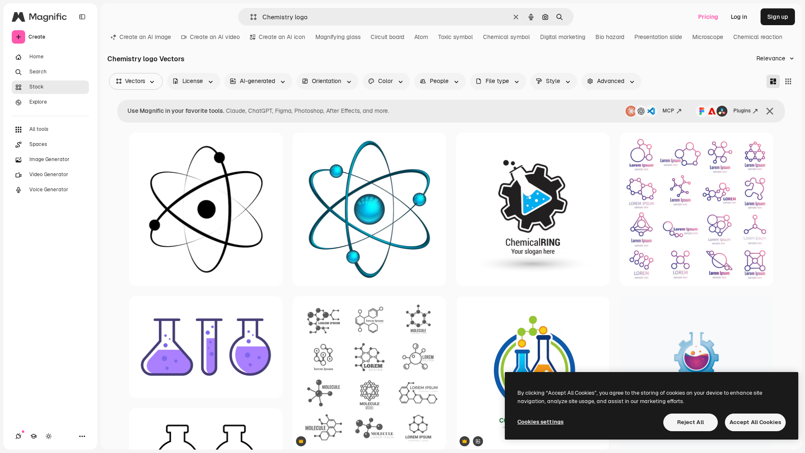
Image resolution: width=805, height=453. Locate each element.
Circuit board (387, 37)
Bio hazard (609, 37)
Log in (739, 17)
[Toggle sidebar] (82, 16)
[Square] (788, 81)
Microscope (707, 37)
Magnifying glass (338, 37)
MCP (668, 110)
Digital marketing (562, 37)
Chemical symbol (506, 37)
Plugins (741, 110)
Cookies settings (540, 421)
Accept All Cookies (755, 422)
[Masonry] (773, 81)
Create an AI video (215, 37)
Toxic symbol (455, 37)
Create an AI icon (282, 37)
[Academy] (33, 436)
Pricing (708, 17)
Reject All (690, 422)
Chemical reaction (757, 37)
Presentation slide (658, 37)
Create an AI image (145, 37)
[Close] (770, 111)
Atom (421, 37)
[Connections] (18, 436)
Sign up (777, 17)
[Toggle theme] (48, 436)
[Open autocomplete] (250, 17)
